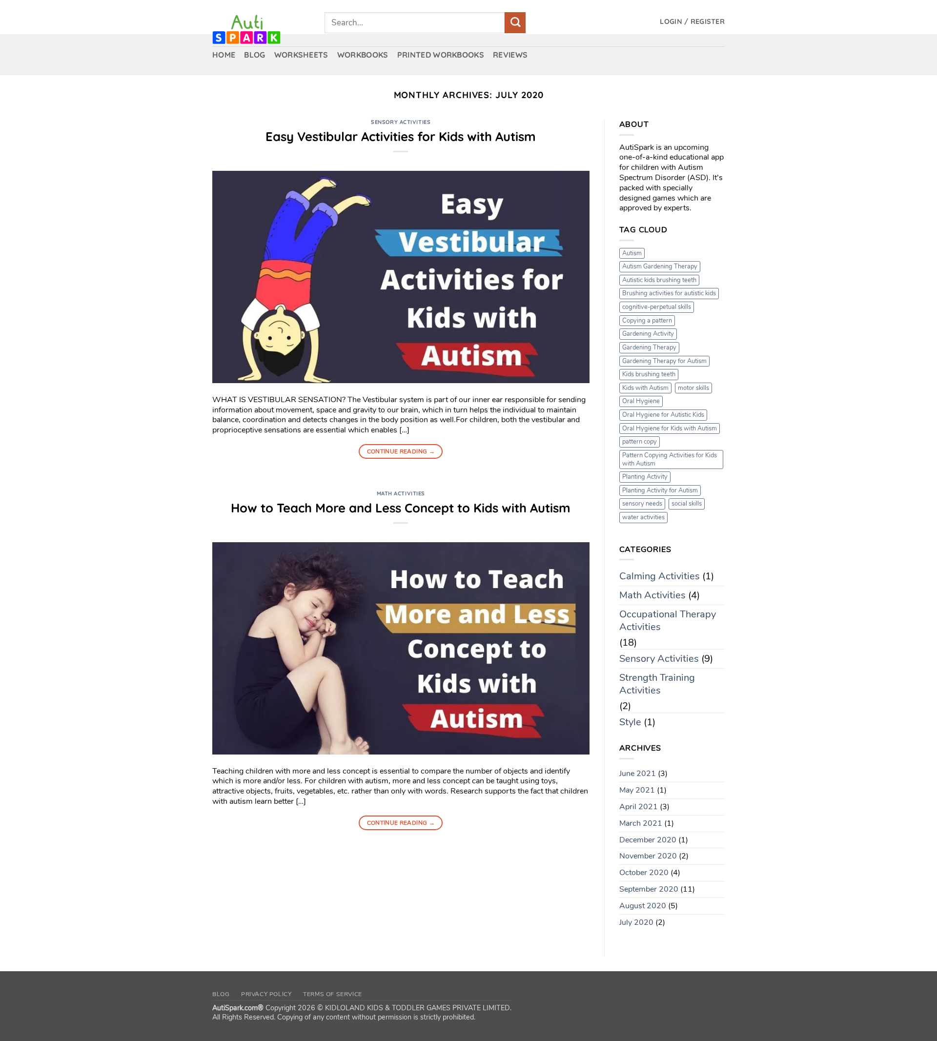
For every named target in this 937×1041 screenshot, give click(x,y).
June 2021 (637, 773)
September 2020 (648, 889)
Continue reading (401, 451)
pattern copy (639, 441)
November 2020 (648, 856)
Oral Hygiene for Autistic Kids (663, 414)
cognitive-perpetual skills (656, 307)
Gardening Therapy (649, 347)
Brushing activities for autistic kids (669, 293)
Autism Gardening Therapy (659, 266)
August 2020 (642, 905)
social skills (687, 503)
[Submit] (515, 22)
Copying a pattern (647, 320)
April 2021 (638, 806)
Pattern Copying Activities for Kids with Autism (669, 459)
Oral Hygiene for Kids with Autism (669, 428)
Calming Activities (659, 576)
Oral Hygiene (641, 401)
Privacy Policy (266, 994)
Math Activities (401, 493)
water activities (643, 517)
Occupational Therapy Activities (667, 620)
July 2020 (636, 922)
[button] (692, 21)
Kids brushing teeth (648, 374)
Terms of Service (332, 994)
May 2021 (637, 790)
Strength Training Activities (657, 684)
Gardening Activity (648, 333)
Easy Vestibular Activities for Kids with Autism (400, 136)
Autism (632, 253)
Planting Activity (645, 476)
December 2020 (647, 840)
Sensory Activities (400, 122)
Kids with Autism (645, 388)
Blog (220, 994)
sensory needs (642, 503)
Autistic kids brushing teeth (659, 280)
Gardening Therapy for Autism (664, 361)
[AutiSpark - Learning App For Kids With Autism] (261, 29)
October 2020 (644, 872)
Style (630, 722)
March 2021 (640, 823)
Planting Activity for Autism (660, 490)
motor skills (693, 388)
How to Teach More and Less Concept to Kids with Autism (400, 507)
